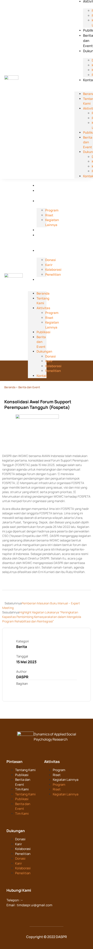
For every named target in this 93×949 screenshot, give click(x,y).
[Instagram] (27, 913)
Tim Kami (22, 789)
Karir (18, 844)
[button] (83, 85)
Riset (57, 775)
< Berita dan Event (28, 387)
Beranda (43, 185)
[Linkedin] (18, 913)
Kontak (42, 279)
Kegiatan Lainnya (65, 779)
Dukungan (45, 250)
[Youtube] (35, 913)
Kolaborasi (23, 849)
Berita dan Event (88, 40)
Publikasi (44, 230)
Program (59, 770)
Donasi (20, 839)
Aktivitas (44, 201)
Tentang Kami (43, 301)
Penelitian (22, 853)
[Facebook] (10, 913)
